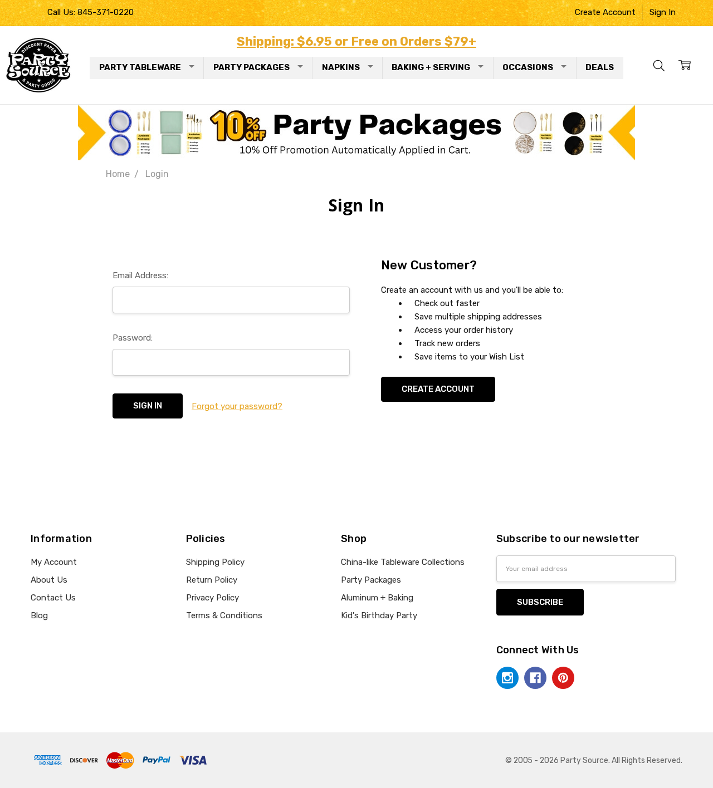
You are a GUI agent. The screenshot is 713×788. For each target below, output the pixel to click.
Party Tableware (140, 67)
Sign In (662, 12)
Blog (39, 615)
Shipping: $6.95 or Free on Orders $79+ (356, 41)
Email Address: (140, 275)
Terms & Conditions (224, 615)
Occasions (527, 67)
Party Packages (251, 67)
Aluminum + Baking (377, 598)
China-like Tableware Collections (403, 562)
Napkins (341, 67)
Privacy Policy (212, 598)
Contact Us (53, 598)
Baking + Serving (431, 67)
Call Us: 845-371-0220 (90, 12)
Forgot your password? (237, 406)
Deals (599, 67)
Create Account (605, 12)
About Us (49, 580)
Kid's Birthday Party (379, 615)
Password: (133, 338)
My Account (54, 562)
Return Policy (211, 580)
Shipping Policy (215, 562)
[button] (356, 132)
